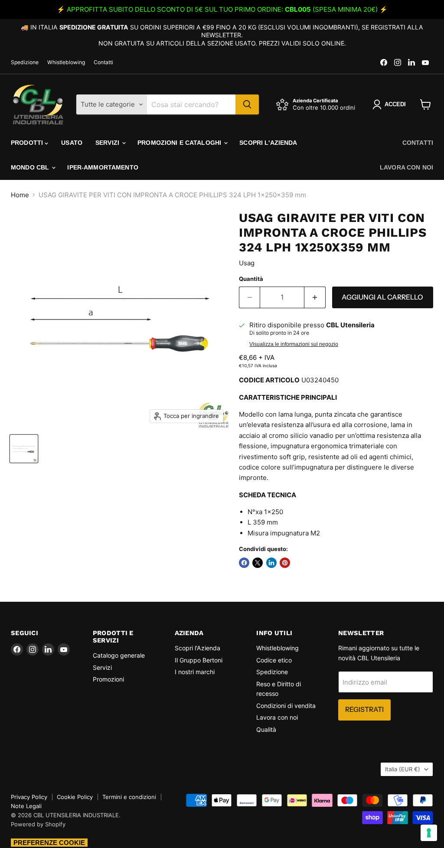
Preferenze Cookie (49, 842)
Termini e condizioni (129, 796)
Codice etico (274, 660)
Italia (402, 769)
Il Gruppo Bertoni (198, 660)
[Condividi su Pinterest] (285, 563)
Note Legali (26, 805)
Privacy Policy (29, 796)
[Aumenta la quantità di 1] (315, 297)
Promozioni (108, 679)
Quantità (251, 279)
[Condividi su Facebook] (244, 563)
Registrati (364, 709)
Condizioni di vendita (286, 705)
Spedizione (25, 62)
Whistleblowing (66, 62)
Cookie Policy (75, 796)
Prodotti (28, 142)
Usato (71, 142)
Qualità (266, 729)
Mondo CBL (31, 167)
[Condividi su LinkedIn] (271, 563)
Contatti (103, 62)
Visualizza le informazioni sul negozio (293, 344)
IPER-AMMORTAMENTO (102, 167)
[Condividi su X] (257, 563)
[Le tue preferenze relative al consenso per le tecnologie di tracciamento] (429, 833)
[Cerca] (247, 104)
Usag (247, 263)
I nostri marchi (195, 671)
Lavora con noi (406, 167)
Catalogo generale (119, 655)
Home (20, 195)
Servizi (108, 142)
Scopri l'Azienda (268, 142)
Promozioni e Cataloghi (180, 142)
